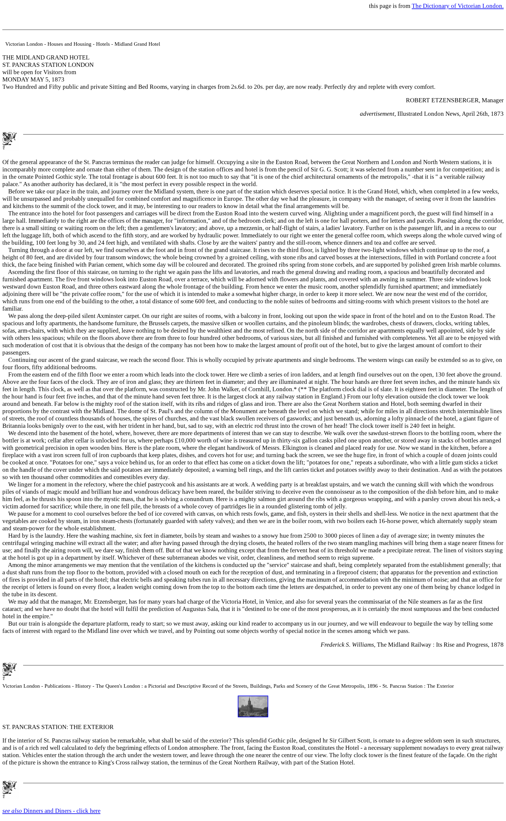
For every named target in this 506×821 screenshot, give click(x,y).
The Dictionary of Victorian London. (458, 5)
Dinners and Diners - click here (61, 810)
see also (12, 810)
